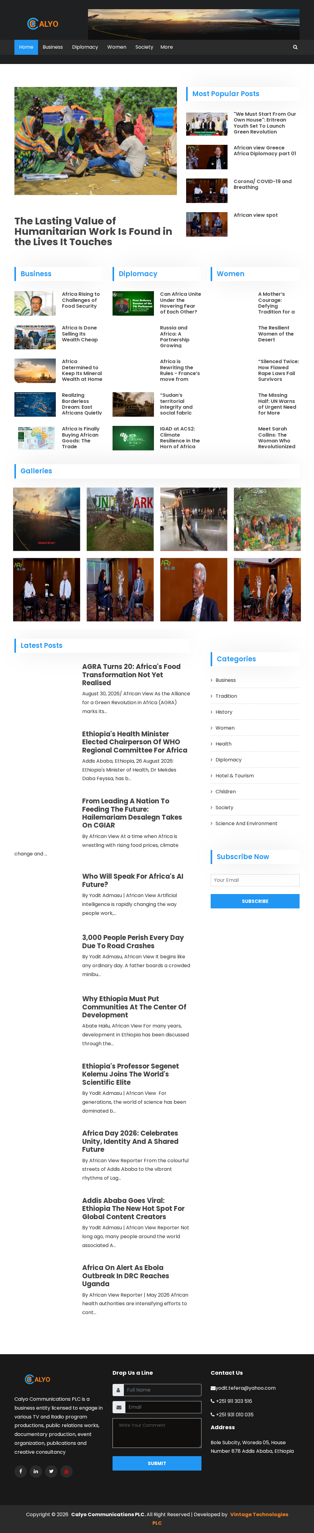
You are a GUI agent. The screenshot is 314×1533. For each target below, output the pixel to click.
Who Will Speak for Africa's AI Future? (132, 880)
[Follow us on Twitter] (51, 1471)
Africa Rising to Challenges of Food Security (81, 300)
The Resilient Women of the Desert (276, 333)
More (166, 47)
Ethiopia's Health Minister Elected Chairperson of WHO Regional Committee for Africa (134, 742)
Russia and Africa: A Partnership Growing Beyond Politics (179, 339)
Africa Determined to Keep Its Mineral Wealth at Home (82, 370)
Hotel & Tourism (235, 775)
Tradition (226, 696)
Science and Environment (247, 823)
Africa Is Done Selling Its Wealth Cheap (80, 333)
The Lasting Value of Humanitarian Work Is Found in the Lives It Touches (93, 231)
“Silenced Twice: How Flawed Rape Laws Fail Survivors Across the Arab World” (278, 376)
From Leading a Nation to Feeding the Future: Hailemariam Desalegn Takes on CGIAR (132, 813)
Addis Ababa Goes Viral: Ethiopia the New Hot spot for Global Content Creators (133, 1209)
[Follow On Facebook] (20, 1471)
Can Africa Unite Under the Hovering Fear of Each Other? (180, 303)
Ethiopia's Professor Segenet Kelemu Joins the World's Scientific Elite (130, 1074)
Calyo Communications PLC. (109, 1514)
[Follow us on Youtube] (66, 1471)
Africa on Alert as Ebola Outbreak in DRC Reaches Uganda (125, 1276)
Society (144, 47)
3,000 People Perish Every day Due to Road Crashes (133, 941)
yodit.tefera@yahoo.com (246, 1388)
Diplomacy (85, 47)
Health (224, 743)
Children (226, 791)
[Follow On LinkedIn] (36, 1471)
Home (26, 47)
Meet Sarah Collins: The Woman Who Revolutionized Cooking (276, 440)
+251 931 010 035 (234, 1414)
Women (116, 47)
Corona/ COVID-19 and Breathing (263, 184)
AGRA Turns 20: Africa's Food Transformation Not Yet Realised (131, 675)
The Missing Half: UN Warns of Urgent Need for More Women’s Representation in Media (277, 413)
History (224, 712)
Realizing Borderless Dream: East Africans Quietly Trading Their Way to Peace (82, 410)
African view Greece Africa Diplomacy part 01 (265, 150)
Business (53, 47)
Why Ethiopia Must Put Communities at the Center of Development (134, 1007)
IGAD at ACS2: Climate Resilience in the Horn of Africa (180, 437)
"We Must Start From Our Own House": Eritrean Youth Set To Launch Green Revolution (265, 123)
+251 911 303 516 (233, 1401)
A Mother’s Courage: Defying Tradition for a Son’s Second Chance (276, 309)
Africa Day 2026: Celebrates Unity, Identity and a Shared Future (130, 1141)
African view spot (256, 215)
